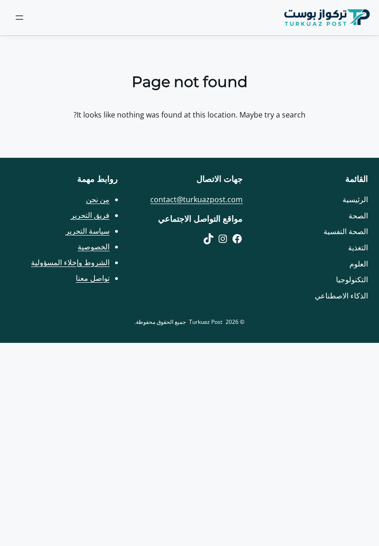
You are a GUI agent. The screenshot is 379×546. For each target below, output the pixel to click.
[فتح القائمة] (19, 17)
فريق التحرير (90, 215)
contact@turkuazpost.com (196, 199)
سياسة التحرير (88, 231)
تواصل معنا (93, 278)
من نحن (98, 199)
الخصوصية (94, 247)
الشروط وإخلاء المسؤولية (70, 262)
